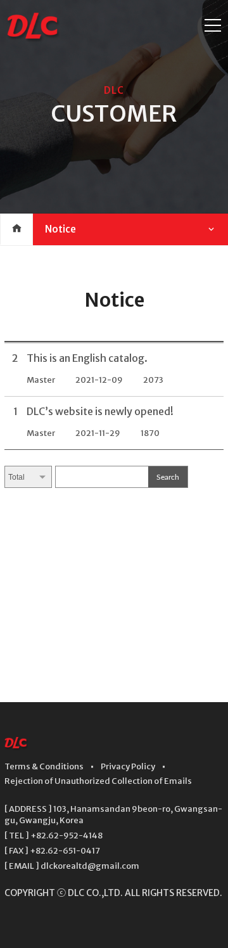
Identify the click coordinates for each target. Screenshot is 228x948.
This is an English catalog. (87, 358)
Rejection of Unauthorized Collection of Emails (98, 781)
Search (167, 477)
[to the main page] (16, 747)
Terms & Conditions (44, 766)
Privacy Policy (128, 766)
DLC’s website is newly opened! (100, 411)
